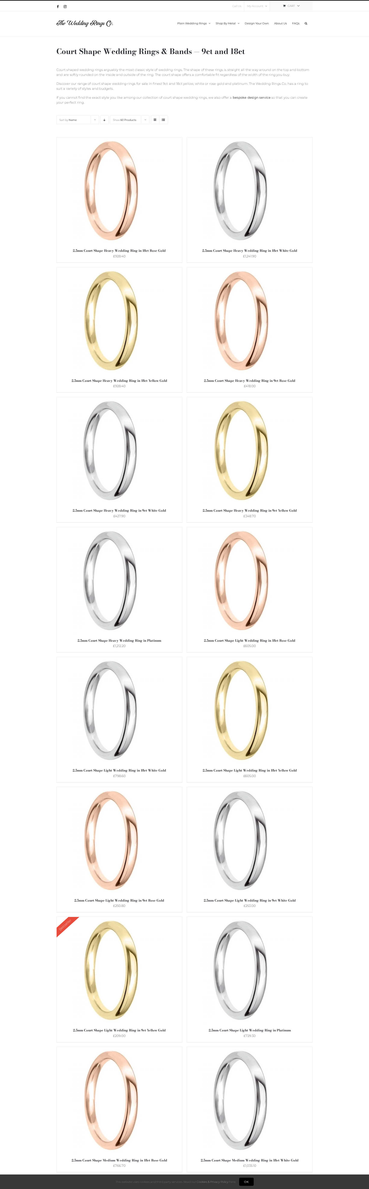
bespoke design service (252, 97)
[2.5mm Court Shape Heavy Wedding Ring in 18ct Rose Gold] (110, 140)
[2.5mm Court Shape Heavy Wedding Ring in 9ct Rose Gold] (240, 270)
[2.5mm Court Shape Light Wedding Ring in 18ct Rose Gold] (240, 530)
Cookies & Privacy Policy (212, 1181)
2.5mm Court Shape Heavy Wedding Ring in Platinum (119, 640)
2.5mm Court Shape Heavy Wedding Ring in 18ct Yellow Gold (119, 380)
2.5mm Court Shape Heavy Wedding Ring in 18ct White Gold (249, 250)
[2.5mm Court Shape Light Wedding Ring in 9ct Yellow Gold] (110, 920)
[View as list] (163, 120)
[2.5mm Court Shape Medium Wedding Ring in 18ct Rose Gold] (110, 1050)
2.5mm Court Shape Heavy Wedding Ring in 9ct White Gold (119, 510)
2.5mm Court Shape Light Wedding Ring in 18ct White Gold (119, 770)
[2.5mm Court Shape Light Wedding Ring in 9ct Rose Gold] (110, 790)
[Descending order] (104, 120)
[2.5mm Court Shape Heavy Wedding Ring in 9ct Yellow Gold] (240, 400)
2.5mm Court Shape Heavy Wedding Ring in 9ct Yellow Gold (250, 510)
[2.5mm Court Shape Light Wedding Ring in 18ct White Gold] (110, 660)
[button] (306, 23)
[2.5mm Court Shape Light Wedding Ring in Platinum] (240, 920)
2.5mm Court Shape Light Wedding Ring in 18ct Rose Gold (249, 640)
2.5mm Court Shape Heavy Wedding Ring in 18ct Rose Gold (119, 250)
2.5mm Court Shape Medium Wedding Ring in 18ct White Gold (250, 1160)
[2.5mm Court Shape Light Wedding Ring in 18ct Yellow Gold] (240, 660)
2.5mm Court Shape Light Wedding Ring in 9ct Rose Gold (119, 900)
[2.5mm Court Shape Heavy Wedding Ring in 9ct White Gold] (110, 400)
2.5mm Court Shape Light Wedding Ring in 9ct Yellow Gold (119, 1030)
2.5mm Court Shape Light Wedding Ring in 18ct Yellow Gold (250, 770)
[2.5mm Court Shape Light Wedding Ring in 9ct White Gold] (240, 790)
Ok (246, 1181)
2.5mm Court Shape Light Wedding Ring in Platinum (250, 1030)
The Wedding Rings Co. (268, 84)
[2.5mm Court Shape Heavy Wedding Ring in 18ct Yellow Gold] (110, 270)
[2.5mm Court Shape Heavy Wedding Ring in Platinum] (110, 530)
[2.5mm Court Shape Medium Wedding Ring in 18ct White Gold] (240, 1050)
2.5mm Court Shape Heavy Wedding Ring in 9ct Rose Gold (249, 380)
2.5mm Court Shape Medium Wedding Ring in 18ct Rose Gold (119, 1160)
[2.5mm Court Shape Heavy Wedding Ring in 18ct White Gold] (240, 140)
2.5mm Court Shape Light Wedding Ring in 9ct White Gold (250, 900)
